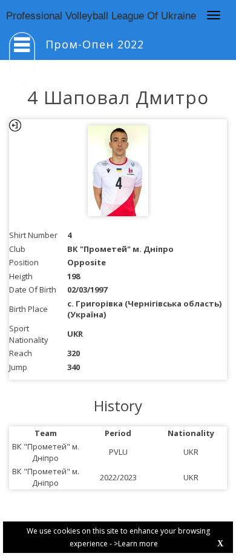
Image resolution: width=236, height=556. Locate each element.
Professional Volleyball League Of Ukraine (101, 16)
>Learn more (136, 543)
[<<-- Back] (15, 125)
